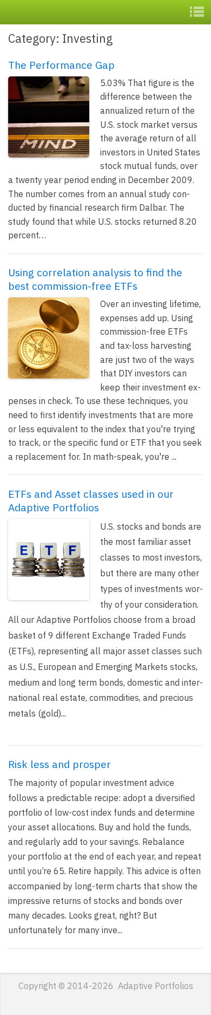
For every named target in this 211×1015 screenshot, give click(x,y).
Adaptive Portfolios (68, 11)
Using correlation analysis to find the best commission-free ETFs (95, 278)
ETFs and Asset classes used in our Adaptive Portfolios (91, 500)
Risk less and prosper (59, 764)
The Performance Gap (61, 64)
